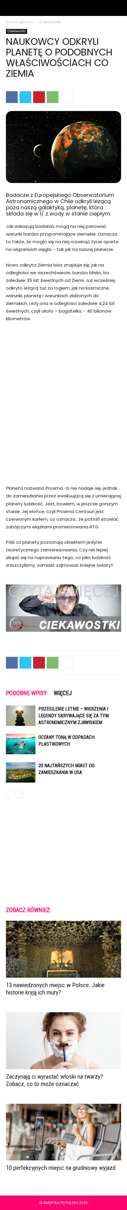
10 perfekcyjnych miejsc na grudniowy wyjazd (60, 1167)
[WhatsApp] (52, 97)
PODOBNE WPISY (26, 693)
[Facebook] (12, 97)
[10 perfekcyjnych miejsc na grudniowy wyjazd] (63, 1132)
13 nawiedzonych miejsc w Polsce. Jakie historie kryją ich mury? (55, 989)
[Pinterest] (39, 97)
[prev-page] (9, 794)
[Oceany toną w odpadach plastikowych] (20, 744)
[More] (66, 97)
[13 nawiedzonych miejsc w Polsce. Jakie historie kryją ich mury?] (63, 949)
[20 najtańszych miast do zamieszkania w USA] (20, 772)
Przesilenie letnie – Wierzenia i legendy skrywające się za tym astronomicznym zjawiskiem (73, 715)
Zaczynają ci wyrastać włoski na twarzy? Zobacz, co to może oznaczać (54, 1080)
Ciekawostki (50, 22)
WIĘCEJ (63, 693)
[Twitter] (25, 97)
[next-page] (19, 794)
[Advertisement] (63, 395)
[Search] (118, 8)
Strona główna (19, 22)
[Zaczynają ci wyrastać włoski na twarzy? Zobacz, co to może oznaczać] (63, 1040)
